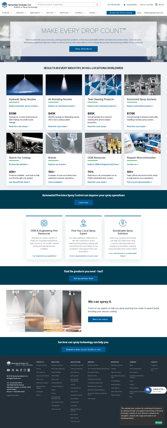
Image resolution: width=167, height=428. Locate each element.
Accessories (39, 391)
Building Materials (56, 382)
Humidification (75, 402)
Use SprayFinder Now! (83, 278)
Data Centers (55, 379)
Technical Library (116, 372)
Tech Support (91, 398)
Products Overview (41, 365)
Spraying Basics (115, 384)
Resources (64, 13)
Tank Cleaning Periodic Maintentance (98, 368)
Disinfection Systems (42, 382)
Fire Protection (75, 398)
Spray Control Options (42, 375)
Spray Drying (74, 418)
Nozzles (38, 368)
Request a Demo (92, 375)
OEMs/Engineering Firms (153, 13)
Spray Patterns (115, 388)
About (131, 365)
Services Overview (93, 365)
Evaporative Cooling (76, 395)
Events (131, 381)
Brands (38, 395)
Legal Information (13, 395)
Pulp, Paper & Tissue (57, 402)
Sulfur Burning (75, 421)
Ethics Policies (134, 372)
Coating (73, 384)
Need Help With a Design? (95, 386)
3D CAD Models (114, 5)
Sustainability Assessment (95, 382)
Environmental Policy (136, 368)
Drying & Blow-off (76, 388)
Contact (92, 13)
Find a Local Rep (146, 5)
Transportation (55, 405)
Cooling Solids (75, 375)
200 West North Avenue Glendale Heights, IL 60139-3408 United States (19, 387)
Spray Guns (39, 379)
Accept (159, 422)
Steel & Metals (55, 375)
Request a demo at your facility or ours (83, 349)
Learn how (83, 202)
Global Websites (134, 388)
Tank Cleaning (40, 372)
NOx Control (74, 414)
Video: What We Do (83, 49)
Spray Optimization (116, 391)
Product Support (115, 395)
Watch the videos (100, 319)
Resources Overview (117, 365)
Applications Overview (77, 365)
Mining (53, 393)
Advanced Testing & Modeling (96, 390)
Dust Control (74, 391)
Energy (53, 390)
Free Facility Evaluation (94, 379)
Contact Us (154, 365)
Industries (20, 13)
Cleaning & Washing (76, 368)
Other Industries (56, 409)
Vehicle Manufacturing (58, 368)
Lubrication (74, 405)
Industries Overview (57, 365)
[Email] (29, 370)
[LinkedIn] (17, 370)
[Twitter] (13, 370)
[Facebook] (21, 370)
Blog (139, 13)
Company (79, 13)
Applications (35, 13)
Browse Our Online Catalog (121, 13)
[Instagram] (25, 370)
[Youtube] (8, 370)
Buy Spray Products (93, 372)
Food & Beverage (56, 372)
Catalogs (113, 368)
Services (49, 13)
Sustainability (131, 5)
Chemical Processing (57, 386)
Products (5, 13)
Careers (132, 384)
